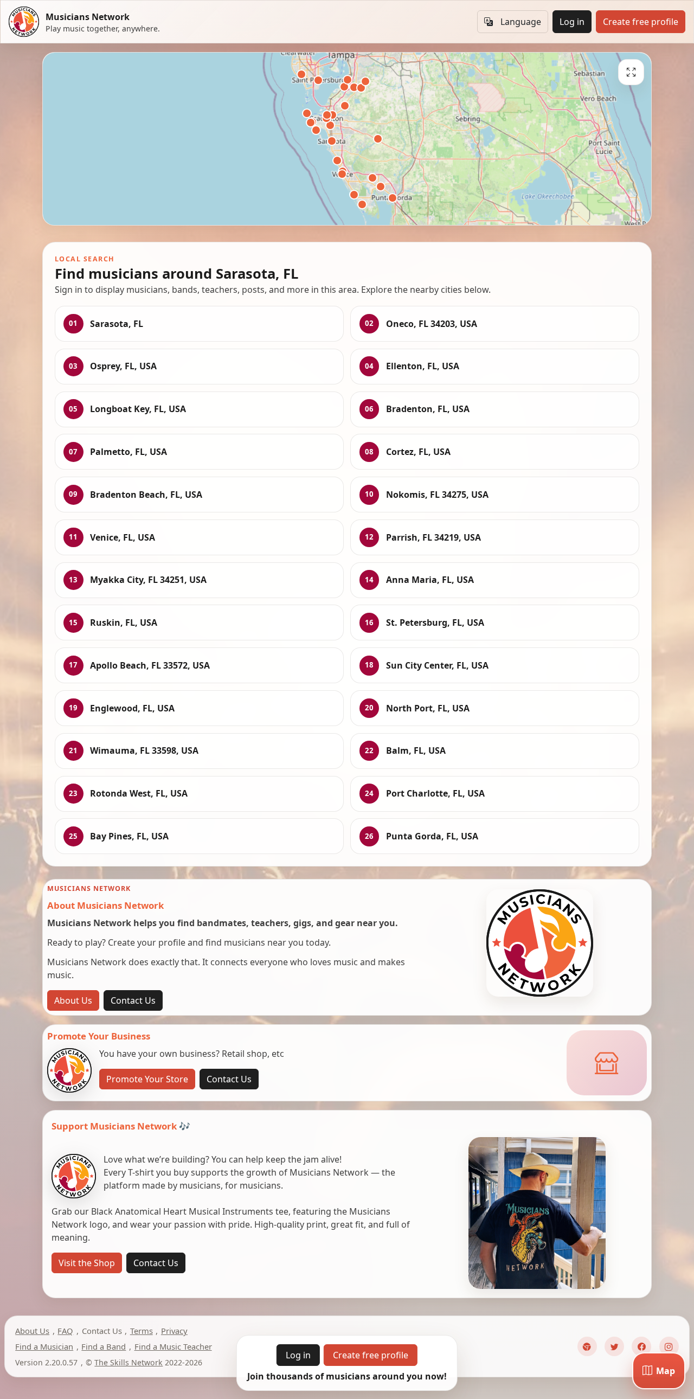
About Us (73, 1000)
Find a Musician (44, 1346)
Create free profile (640, 22)
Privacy (174, 1330)
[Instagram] (669, 1346)
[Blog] (587, 1346)
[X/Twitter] (614, 1346)
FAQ (65, 1330)
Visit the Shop (87, 1263)
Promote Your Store (147, 1079)
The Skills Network (128, 1362)
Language (520, 22)
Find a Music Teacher (173, 1346)
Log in (572, 22)
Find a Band (103, 1346)
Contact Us (133, 1000)
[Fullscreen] (631, 72)
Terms (141, 1330)
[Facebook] (641, 1346)
